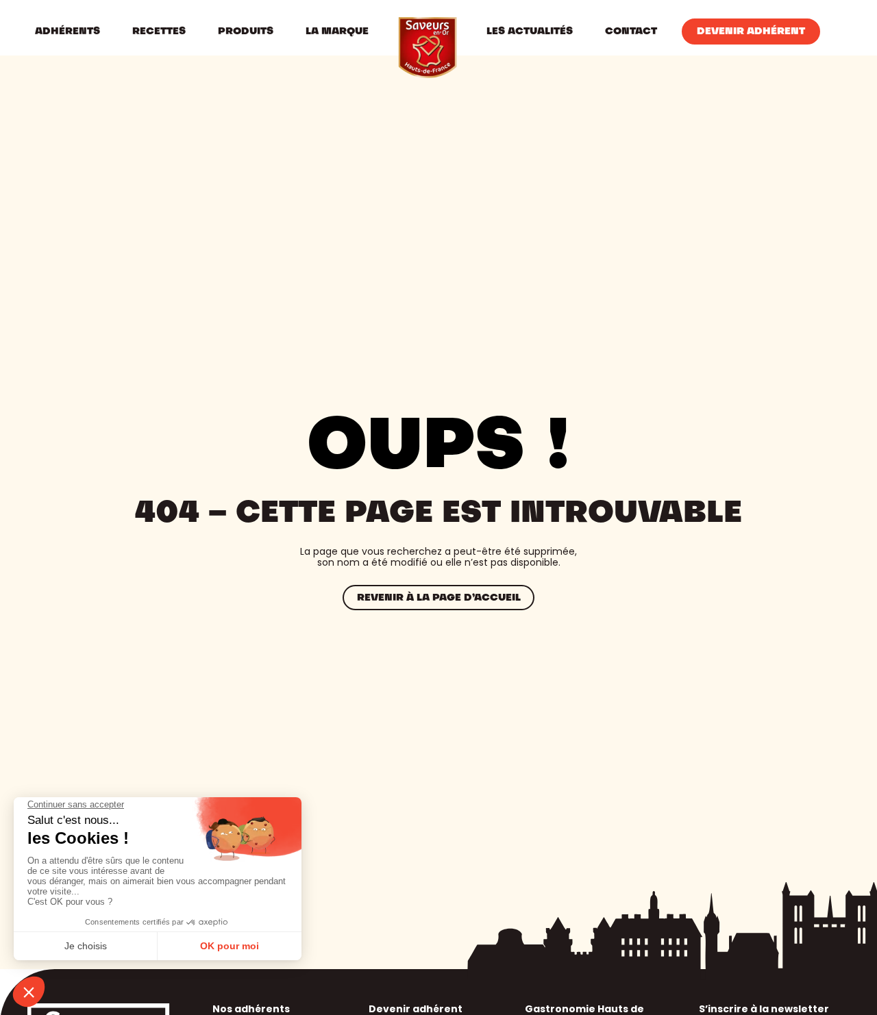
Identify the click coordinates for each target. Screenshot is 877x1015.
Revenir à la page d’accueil (439, 598)
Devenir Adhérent (751, 31)
